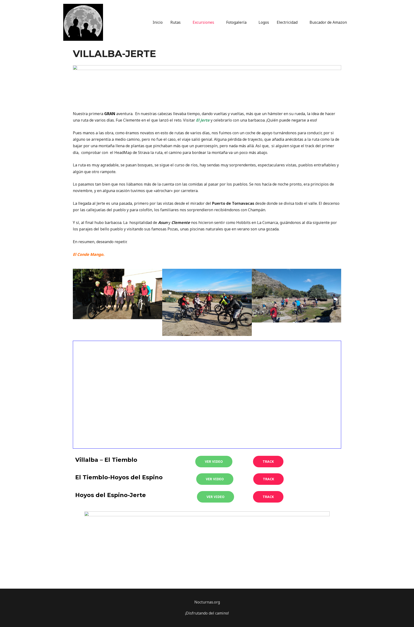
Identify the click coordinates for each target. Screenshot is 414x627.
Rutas (175, 22)
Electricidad (287, 22)
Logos (264, 22)
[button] (213, 461)
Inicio (158, 22)
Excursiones (203, 22)
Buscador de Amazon (328, 22)
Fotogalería (236, 22)
